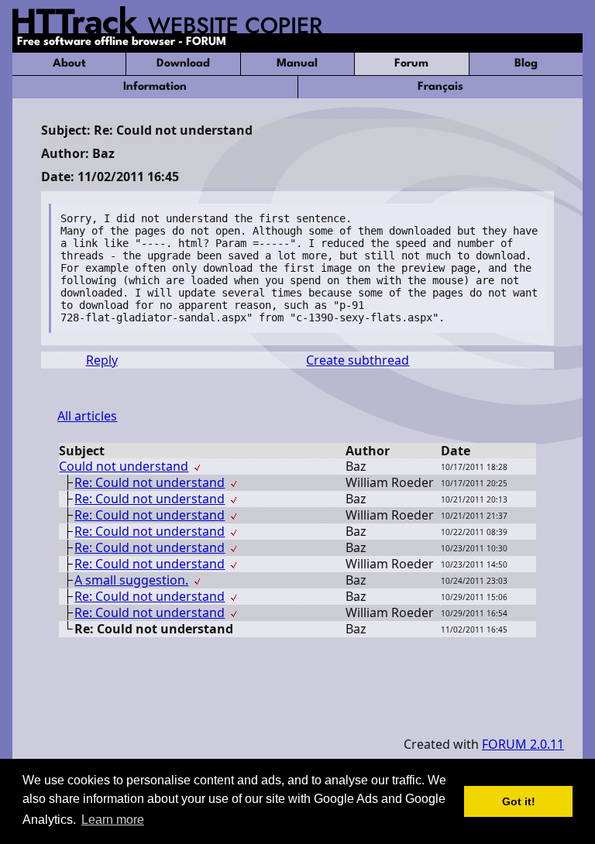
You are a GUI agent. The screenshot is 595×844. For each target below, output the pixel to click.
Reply (102, 360)
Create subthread (357, 360)
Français (440, 87)
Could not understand (123, 466)
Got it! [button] (518, 801)
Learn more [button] (112, 819)
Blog (526, 64)
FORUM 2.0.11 (523, 744)
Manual (297, 64)
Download (183, 64)
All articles (87, 415)
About (69, 64)
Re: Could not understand (149, 482)
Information (155, 87)
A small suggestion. (131, 579)
